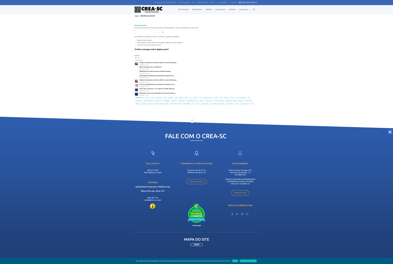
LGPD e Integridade (184, 2)
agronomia (158, 97)
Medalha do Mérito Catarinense (234, 100)
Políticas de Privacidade (248, 261)
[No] (390, 261)
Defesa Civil (159, 100)
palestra (144, 103)
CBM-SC (195, 97)
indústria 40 (209, 100)
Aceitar (235, 261)
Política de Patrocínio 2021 (161, 103)
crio (248, 97)
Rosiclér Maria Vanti (176, 103)
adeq (152, 97)
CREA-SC (226, 97)
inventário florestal (219, 100)
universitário (229, 103)
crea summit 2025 (241, 97)
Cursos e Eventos (222, 2)
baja (176, 97)
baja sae (181, 97)
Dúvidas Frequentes (202, 2)
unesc (198, 103)
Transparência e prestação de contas (165, 2)
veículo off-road (244, 103)
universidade (205, 103)
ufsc (193, 103)
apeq (164, 97)
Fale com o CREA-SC (249, 2)
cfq (200, 97)
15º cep (147, 97)
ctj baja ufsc (139, 100)
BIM (187, 97)
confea (216, 97)
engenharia (182, 100)
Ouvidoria (234, 2)
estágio (201, 100)
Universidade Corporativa (217, 103)
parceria (150, 103)
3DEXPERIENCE (139, 97)
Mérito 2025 (248, 100)
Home (137, 16)
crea (221, 97)
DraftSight (167, 100)
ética (252, 103)
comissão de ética (207, 97)
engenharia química (192, 100)
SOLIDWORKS (186, 103)
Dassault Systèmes (149, 100)
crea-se (232, 97)
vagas (236, 103)
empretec (174, 100)
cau (190, 97)
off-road (138, 103)
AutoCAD (170, 97)
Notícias (212, 2)
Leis (193, 2)
